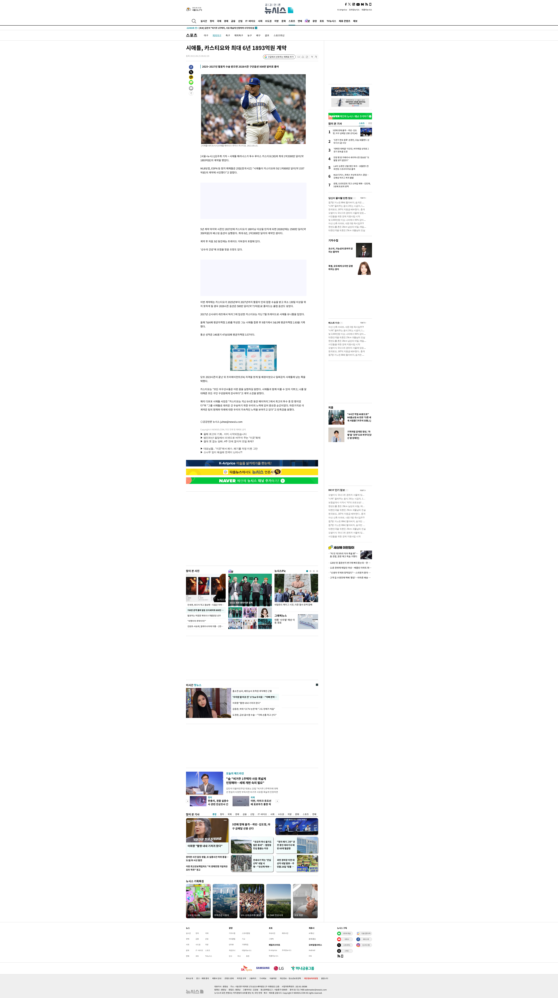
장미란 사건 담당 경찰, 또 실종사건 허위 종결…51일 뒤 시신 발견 (207, 858)
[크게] (316, 57)
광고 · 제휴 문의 (202, 978)
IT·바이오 (250, 21)
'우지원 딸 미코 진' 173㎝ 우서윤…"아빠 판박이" (255, 697)
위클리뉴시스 (367, 9)
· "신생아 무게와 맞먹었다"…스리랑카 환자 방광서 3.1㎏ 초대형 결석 (350, 572)
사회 (260, 21)
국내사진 (272, 933)
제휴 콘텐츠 (344, 21)
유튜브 (347, 939)
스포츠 (292, 21)
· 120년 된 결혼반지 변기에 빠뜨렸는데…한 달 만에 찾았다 (350, 562)
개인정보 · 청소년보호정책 (290, 978)
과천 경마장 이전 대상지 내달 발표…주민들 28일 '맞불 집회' (286, 863)
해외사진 (285, 933)
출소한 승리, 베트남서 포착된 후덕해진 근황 (252, 691)
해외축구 (238, 35)
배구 (258, 35)
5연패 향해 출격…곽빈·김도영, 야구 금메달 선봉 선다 (251, 826)
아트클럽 (232, 939)
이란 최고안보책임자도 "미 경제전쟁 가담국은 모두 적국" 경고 (207, 868)
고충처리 (252, 978)
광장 (315, 21)
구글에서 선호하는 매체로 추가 (281, 56)
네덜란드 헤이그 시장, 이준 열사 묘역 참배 (293, 604)
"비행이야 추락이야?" (196, 620)
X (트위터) (347, 945)
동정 (247, 956)
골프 (267, 35)
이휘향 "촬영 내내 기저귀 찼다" (247, 703)
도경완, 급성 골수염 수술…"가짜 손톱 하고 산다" (255, 714)
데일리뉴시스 (247, 950)
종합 (214, 814)
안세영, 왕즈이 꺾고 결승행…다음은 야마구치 (206, 604)
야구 (206, 35)
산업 (240, 21)
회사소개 (189, 978)
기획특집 (245, 944)
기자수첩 (333, 240)
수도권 (268, 21)
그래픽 (271, 939)
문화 (283, 21)
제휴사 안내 (216, 978)
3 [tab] (314, 571)
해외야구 (217, 35)
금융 (233, 21)
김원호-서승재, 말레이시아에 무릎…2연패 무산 (206, 626)
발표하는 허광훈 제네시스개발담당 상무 (204, 615)
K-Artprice (342, 9)
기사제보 (262, 978)
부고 (239, 956)
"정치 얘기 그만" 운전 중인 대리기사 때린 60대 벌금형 (286, 845)
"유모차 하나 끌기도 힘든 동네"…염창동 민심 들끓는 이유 (262, 845)
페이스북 (366, 939)
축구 (228, 35)
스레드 (347, 950)
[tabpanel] (296, 592)
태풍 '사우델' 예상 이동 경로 (284, 621)
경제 (226, 21)
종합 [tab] (370, 123)
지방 (276, 21)
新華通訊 (312, 939)
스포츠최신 (279, 35)
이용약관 (273, 978)
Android (312, 950)
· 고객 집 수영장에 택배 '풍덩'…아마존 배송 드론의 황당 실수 (350, 577)
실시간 (204, 21)
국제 (219, 21)
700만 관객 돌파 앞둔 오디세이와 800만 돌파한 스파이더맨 (206, 610)
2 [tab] (310, 571)
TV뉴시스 (331, 21)
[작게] (312, 57)
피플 (330, 407)
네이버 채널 (346, 933)
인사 (230, 956)
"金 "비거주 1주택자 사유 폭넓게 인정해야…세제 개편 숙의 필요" (246, 780)
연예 (300, 21)
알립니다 (324, 978)
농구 (249, 35)
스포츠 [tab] (362, 123)
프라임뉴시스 (354, 9)
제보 (355, 21)
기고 (243, 939)
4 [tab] (317, 571)
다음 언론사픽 (365, 933)
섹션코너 (232, 950)
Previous (187, 801)
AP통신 (311, 933)
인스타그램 (366, 945)
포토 (322, 21)
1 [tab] (307, 571)
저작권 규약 (241, 978)
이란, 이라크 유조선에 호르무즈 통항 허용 (261, 804)
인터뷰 (231, 944)
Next (277, 801)
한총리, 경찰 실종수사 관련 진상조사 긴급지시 (218, 804)
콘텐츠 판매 (229, 978)
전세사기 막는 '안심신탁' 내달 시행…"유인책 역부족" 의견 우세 (262, 863)
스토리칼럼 (246, 933)
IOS (310, 956)
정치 (212, 21)
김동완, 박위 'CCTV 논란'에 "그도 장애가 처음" (254, 709)
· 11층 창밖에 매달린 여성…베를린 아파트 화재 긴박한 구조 (350, 567)
